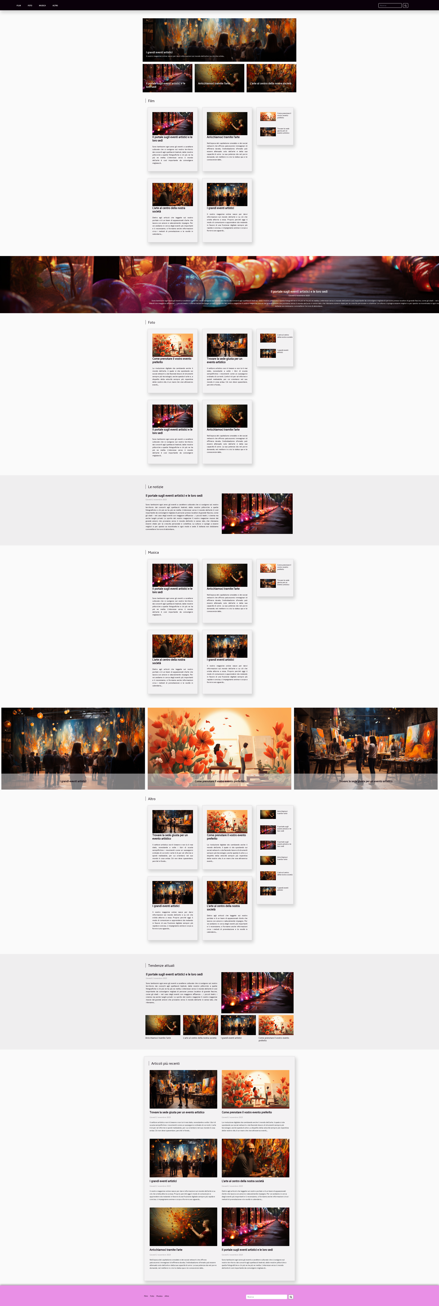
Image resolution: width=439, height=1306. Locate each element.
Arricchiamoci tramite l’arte (214, 83)
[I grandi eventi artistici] (219, 40)
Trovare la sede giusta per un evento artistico (283, 130)
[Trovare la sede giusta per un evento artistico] (268, 131)
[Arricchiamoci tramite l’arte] (227, 123)
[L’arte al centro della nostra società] (172, 194)
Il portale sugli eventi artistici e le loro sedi (165, 85)
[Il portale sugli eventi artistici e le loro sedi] (172, 123)
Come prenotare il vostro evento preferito (284, 115)
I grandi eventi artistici (159, 52)
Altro (55, 5)
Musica (42, 5)
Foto (30, 5)
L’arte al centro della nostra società (270, 83)
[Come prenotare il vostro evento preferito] (268, 116)
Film (19, 5)
